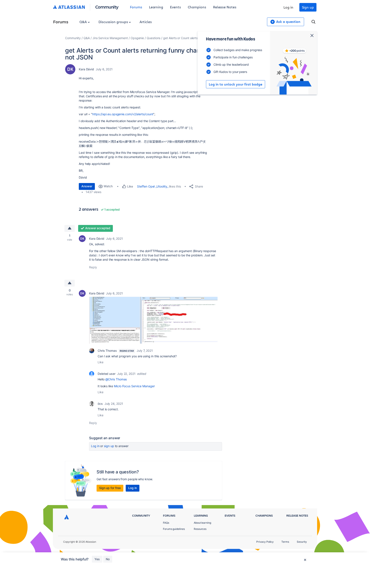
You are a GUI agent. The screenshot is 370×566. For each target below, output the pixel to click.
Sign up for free (110, 488)
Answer (86, 186)
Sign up (308, 7)
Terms (285, 541)
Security (302, 541)
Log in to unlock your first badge (235, 84)
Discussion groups (113, 21)
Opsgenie (137, 38)
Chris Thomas (107, 350)
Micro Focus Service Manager (134, 386)
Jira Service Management (110, 38)
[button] (153, 320)
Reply (93, 267)
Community (107, 7)
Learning (156, 7)
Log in (288, 7)
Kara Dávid (86, 69)
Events (175, 7)
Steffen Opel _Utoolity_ (152, 186)
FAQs (166, 522)
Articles (146, 21)
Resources (200, 529)
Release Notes (224, 7)
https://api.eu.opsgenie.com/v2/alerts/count (122, 114)
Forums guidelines (174, 529)
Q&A (83, 21)
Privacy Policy (265, 541)
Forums (136, 7)
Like (100, 362)
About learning (202, 522)
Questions (153, 38)
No (108, 559)
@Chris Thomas (116, 379)
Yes (97, 559)
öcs (100, 403)
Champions (197, 7)
